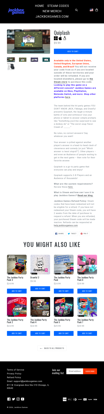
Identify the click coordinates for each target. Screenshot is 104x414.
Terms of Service (15, 370)
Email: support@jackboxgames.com (24, 381)
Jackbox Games (21, 407)
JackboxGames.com (52, 16)
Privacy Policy (14, 373)
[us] (91, 10)
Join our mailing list (58, 371)
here (67, 97)
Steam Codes (58, 6)
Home (39, 6)
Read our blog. (85, 195)
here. (70, 187)
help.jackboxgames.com (66, 225)
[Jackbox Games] (16, 11)
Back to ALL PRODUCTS (54, 348)
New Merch (52, 11)
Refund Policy (14, 377)
